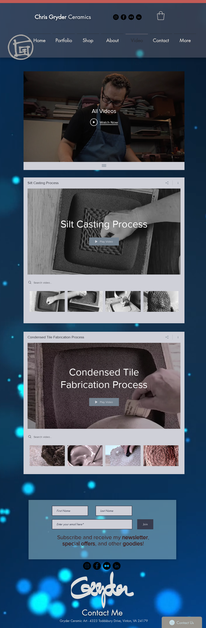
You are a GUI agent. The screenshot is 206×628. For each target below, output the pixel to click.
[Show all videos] (104, 166)
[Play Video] (47, 301)
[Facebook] (123, 17)
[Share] (167, 182)
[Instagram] (116, 17)
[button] (160, 15)
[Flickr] (131, 17)
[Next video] (176, 117)
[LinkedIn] (139, 17)
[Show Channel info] (176, 182)
